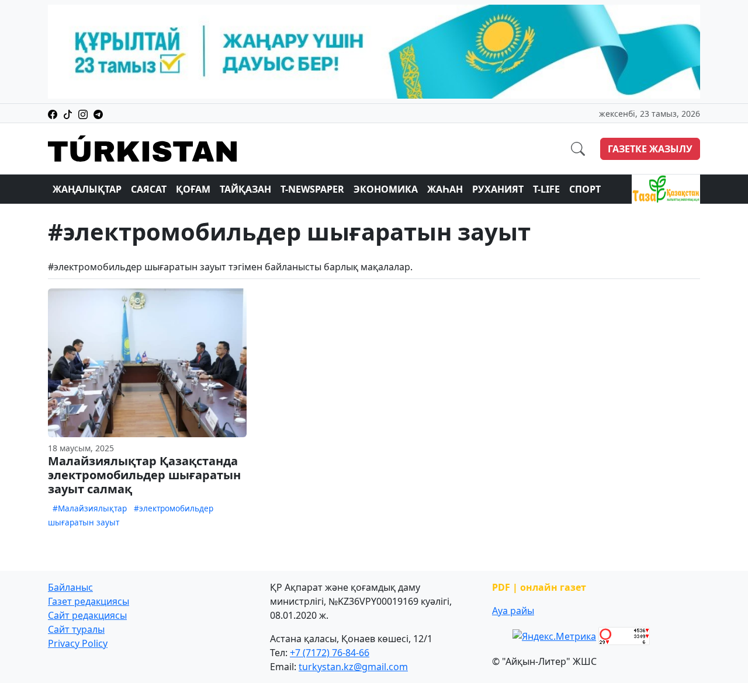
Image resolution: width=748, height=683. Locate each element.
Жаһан (445, 189)
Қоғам (193, 189)
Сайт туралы (76, 629)
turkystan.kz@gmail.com (353, 666)
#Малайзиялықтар (90, 508)
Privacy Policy (78, 643)
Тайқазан (245, 189)
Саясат (149, 189)
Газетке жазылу (650, 148)
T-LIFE (546, 189)
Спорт (585, 189)
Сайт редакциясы (87, 615)
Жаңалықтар (87, 189)
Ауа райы (513, 610)
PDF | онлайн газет (539, 587)
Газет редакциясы (88, 601)
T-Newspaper (312, 189)
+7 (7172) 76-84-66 (329, 652)
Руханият (498, 189)
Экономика (386, 189)
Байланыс (70, 587)
